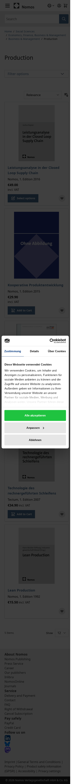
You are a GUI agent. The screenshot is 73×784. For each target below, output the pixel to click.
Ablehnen (35, 440)
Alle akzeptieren (35, 415)
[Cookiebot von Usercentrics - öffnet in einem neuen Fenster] (50, 340)
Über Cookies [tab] (57, 351)
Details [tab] (34, 351)
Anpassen (33, 427)
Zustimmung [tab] (12, 351)
